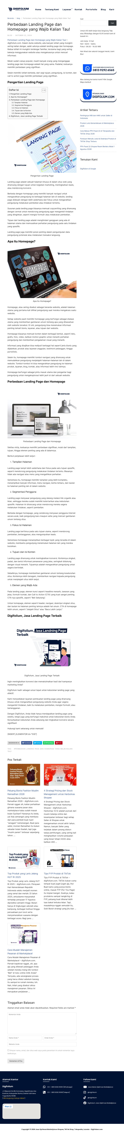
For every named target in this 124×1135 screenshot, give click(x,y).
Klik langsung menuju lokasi (13, 1098)
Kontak (78, 9)
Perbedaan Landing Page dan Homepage (28, 100)
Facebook (27, 743)
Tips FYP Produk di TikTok (57, 873)
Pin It (59, 743)
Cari (81, 19)
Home (38, 9)
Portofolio (91, 9)
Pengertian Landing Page (20, 94)
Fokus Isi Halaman (21, 108)
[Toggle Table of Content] (42, 90)
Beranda (11, 18)
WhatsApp (49, 743)
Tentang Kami (52, 9)
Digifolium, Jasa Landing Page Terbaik (27, 116)
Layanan (67, 9)
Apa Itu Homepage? (19, 97)
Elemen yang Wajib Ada (23, 113)
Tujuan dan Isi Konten (23, 110)
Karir (111, 9)
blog (18, 18)
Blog (103, 9)
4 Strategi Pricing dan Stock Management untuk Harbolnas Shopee (59, 794)
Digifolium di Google (88, 169)
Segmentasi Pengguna (23, 105)
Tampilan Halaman (21, 102)
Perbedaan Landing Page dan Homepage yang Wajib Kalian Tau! (37, 40)
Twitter (38, 743)
